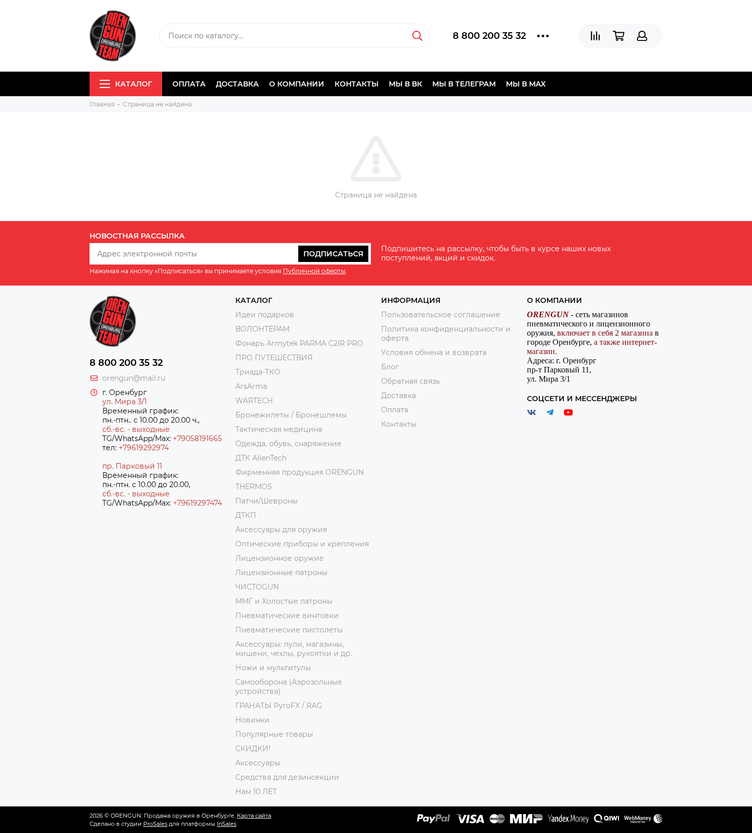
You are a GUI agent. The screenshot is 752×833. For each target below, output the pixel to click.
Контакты (357, 84)
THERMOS (253, 486)
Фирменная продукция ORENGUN (299, 472)
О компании (296, 84)
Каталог (133, 84)
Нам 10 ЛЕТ (256, 791)
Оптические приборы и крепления (302, 544)
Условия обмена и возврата (433, 352)
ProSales (155, 823)
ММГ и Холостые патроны (284, 601)
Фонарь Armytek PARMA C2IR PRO (299, 343)
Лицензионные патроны (281, 572)
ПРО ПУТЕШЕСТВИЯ (275, 357)
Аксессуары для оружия (281, 529)
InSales (226, 823)
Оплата (189, 84)
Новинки (252, 720)
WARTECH (254, 400)
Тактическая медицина (278, 429)
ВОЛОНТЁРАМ (262, 329)
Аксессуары (257, 763)
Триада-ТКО (257, 372)
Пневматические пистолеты (289, 629)
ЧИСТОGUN (257, 586)
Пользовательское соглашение (440, 314)
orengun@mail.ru (133, 378)
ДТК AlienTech (260, 458)
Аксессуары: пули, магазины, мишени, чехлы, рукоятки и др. (293, 649)
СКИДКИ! (253, 748)
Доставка (237, 84)
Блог (390, 366)
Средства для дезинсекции (287, 777)
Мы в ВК (405, 84)
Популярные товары (274, 734)
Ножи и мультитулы (273, 667)
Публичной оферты (314, 271)
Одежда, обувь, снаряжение (288, 443)
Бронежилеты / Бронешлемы (291, 415)
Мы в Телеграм (464, 84)
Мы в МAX (526, 84)
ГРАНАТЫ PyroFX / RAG (278, 705)
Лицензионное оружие (279, 558)
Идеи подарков (264, 314)
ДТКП (245, 515)
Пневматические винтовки (287, 615)
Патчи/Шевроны (266, 501)
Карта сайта (254, 815)
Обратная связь (410, 381)
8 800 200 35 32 (489, 35)
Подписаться (333, 253)
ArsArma (251, 386)
